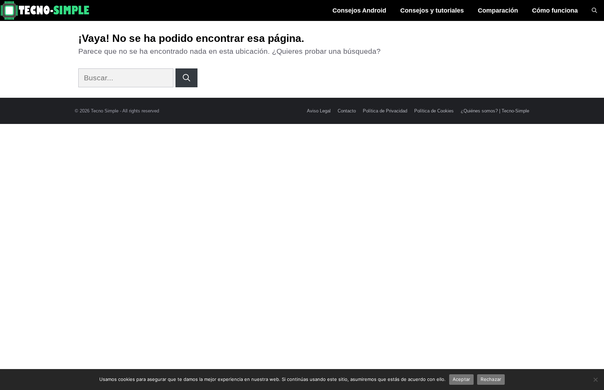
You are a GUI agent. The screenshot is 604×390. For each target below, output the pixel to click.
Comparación (498, 10)
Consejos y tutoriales (432, 10)
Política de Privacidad (385, 110)
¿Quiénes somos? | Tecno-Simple (495, 110)
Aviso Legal (319, 110)
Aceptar (461, 379)
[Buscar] (186, 77)
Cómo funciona (555, 10)
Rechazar (491, 379)
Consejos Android (359, 10)
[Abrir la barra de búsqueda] (594, 10)
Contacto (347, 110)
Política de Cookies (434, 110)
